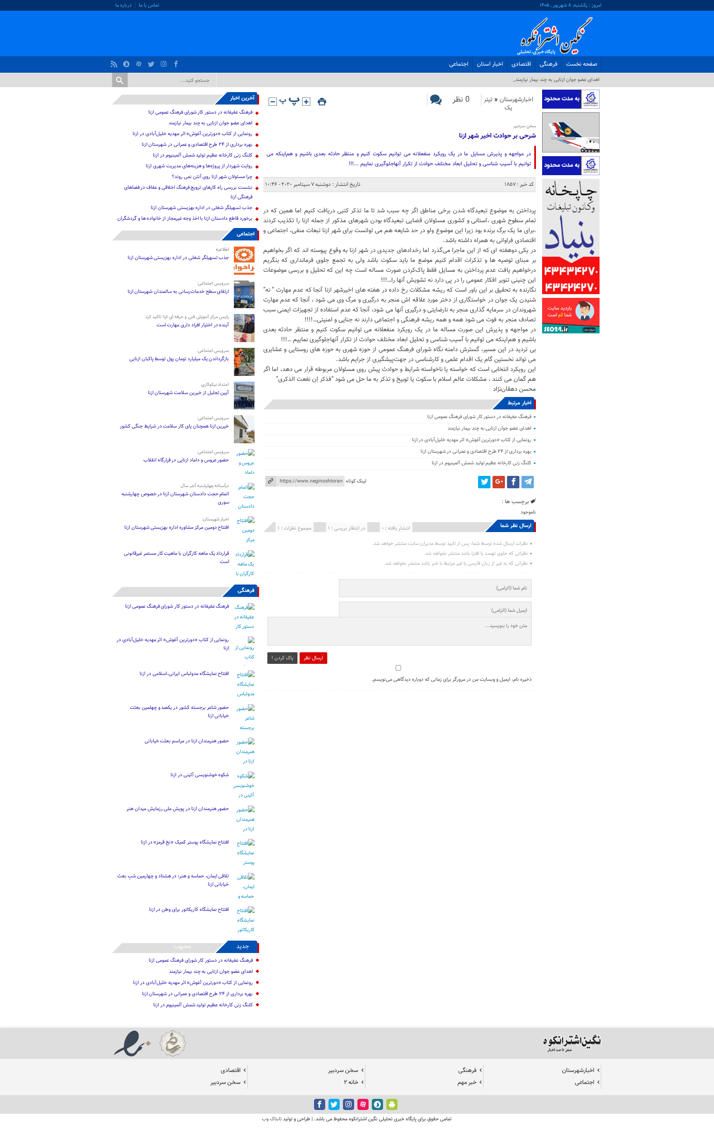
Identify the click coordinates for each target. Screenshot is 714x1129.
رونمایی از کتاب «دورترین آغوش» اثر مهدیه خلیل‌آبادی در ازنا (471, 440)
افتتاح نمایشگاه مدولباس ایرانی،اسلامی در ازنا (184, 673)
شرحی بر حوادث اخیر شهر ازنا (497, 136)
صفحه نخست (581, 64)
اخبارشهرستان (516, 100)
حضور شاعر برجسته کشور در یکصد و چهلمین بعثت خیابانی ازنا (179, 712)
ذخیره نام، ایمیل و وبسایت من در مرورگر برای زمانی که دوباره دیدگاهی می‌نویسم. (451, 679)
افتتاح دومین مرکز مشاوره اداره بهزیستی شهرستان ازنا (176, 527)
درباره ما (123, 5)
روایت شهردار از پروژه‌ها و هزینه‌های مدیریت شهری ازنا (199, 166)
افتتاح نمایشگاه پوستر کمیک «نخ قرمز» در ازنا (185, 842)
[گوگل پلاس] (499, 482)
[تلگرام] (527, 482)
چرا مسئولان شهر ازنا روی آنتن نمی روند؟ (212, 177)
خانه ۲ (351, 1082)
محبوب (182, 946)
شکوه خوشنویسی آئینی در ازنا (200, 775)
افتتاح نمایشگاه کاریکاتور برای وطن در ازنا (189, 909)
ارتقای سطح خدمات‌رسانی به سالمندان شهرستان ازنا (178, 291)
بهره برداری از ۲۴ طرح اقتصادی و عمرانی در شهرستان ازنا (476, 451)
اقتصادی (521, 64)
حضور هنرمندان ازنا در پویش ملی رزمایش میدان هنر (177, 809)
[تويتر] (152, 62)
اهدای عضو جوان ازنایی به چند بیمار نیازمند (489, 428)
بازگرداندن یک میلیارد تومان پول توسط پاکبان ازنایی (179, 359)
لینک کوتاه (356, 481)
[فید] (115, 62)
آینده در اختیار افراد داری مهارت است (193, 325)
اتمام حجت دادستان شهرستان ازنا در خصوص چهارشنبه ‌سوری (175, 498)
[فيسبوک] (177, 62)
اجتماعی (458, 64)
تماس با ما (149, 5)
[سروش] (127, 62)
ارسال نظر (313, 658)
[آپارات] (140, 62)
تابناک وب (272, 1119)
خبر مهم (466, 1082)
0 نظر (461, 100)
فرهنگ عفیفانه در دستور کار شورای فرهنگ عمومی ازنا (479, 417)
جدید (242, 946)
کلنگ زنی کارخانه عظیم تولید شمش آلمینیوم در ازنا (481, 463)
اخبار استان (490, 64)
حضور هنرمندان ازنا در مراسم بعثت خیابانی (186, 741)
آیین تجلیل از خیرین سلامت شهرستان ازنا (188, 393)
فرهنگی (548, 64)
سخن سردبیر (343, 1070)
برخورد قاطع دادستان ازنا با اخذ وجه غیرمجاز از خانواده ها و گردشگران (184, 218)
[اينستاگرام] (164, 62)
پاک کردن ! (282, 658)
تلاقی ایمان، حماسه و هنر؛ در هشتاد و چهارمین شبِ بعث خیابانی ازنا (173, 880)
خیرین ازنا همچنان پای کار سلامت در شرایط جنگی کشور (174, 426)
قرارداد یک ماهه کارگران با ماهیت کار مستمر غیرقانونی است (176, 558)
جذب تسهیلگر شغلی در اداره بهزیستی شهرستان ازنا (201, 208)
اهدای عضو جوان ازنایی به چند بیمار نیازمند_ (556, 79)
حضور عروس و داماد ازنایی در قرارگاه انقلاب (186, 460)
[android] (391, 1104)
